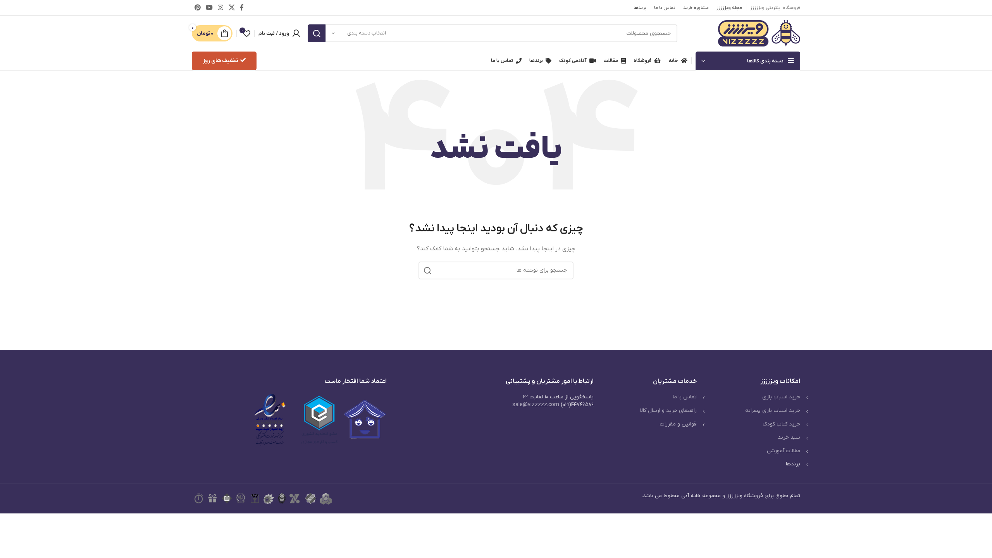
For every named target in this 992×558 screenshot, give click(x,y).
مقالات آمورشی (783, 451)
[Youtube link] (209, 8)
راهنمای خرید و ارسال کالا (668, 410)
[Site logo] (759, 33)
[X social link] (231, 8)
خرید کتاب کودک (781, 424)
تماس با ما (685, 397)
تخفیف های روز (220, 60)
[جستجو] (317, 33)
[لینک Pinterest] (197, 8)
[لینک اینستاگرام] (220, 8)
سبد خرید (789, 437)
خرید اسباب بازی (781, 397)
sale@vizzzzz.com (535, 404)
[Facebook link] (241, 8)
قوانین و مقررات (678, 424)
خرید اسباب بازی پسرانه (772, 410)
